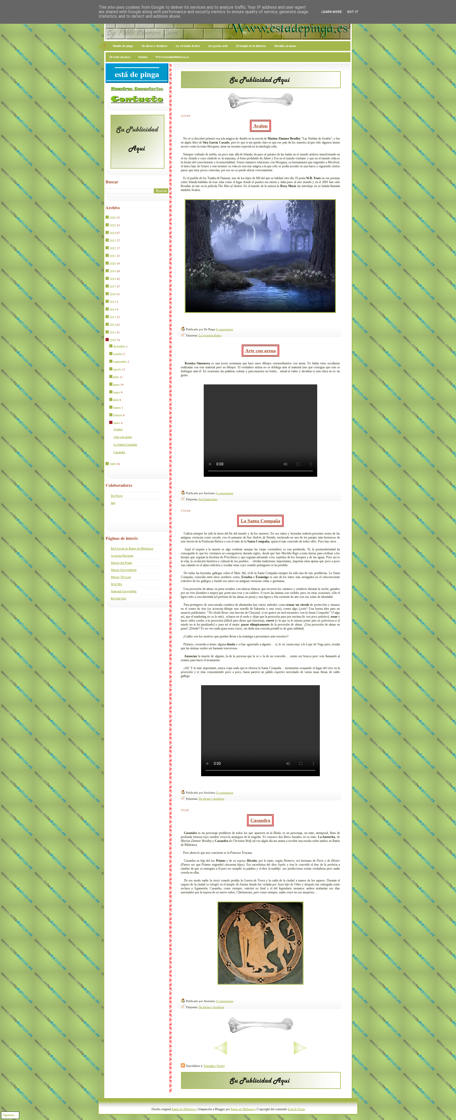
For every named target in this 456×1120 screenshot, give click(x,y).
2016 (113, 294)
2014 (113, 309)
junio (116, 384)
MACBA (116, 584)
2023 (113, 240)
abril (116, 400)
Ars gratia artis (218, 46)
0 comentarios (224, 329)
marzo (117, 407)
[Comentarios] (137, 90)
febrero (117, 415)
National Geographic (124, 591)
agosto (117, 369)
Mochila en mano (285, 46)
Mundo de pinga (123, 46)
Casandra (260, 820)
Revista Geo (118, 598)
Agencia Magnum (122, 555)
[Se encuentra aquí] (108, 340)
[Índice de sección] (204, 1053)
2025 (113, 225)
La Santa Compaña (260, 520)
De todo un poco (120, 57)
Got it (352, 12)
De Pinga (116, 495)
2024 (113, 233)
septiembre (120, 361)
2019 (113, 271)
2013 (113, 317)
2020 (113, 263)
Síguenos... (10, 1115)
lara (113, 503)
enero (116, 423)
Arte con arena (260, 350)
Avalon (260, 125)
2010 (113, 340)
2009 (113, 464)
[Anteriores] (317, 1053)
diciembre (119, 346)
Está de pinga (137, 74)
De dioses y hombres (154, 46)
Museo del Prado (121, 562)
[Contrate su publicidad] (261, 86)
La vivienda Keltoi (188, 46)
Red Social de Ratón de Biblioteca (132, 548)
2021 (113, 256)
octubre (117, 354)
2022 (113, 248)
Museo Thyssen (121, 577)
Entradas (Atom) (214, 1066)
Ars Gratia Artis (207, 499)
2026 (113, 217)
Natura (143, 57)
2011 (113, 332)
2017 (113, 286)
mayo (116, 392)
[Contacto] (137, 102)
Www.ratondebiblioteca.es (172, 57)
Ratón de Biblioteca (184, 1109)
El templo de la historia (251, 46)
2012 (113, 324)
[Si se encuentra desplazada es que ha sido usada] (108, 218)
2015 (113, 301)
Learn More (331, 12)
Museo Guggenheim (123, 570)
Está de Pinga (296, 1109)
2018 (113, 279)
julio (116, 377)
